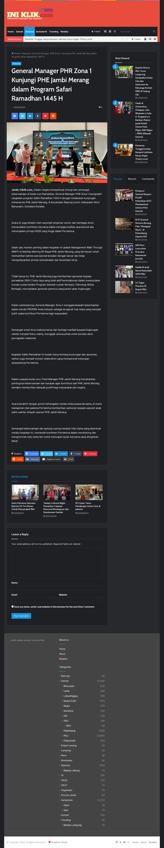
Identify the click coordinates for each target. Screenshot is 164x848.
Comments (148, 178)
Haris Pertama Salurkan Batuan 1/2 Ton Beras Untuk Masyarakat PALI (24, 506)
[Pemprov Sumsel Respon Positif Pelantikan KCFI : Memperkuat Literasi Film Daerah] (124, 195)
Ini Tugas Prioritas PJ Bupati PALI (141, 286)
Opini (66, 805)
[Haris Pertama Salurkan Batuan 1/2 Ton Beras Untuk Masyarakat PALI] (25, 492)
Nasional (29, 31)
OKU (66, 720)
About (62, 654)
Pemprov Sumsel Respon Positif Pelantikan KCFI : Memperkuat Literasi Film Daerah (143, 200)
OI (62, 775)
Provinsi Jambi (68, 795)
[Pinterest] (45, 116)
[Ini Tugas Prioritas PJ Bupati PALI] (124, 287)
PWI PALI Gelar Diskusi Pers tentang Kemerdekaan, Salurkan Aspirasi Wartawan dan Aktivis (70, 39)
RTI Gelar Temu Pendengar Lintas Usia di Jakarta (87, 506)
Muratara (68, 710)
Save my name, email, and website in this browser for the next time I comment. (54, 606)
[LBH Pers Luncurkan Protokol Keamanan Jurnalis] (124, 250)
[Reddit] (53, 116)
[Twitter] (22, 116)
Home (11, 31)
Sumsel (65, 815)
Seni (66, 810)
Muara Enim (70, 700)
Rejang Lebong (72, 770)
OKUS (64, 780)
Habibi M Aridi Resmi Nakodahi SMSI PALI (143, 270)
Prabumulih (69, 740)
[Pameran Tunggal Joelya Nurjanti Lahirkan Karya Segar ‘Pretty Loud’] (124, 150)
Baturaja (65, 676)
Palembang (69, 730)
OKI (65, 715)
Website (63, 594)
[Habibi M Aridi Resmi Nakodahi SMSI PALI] (124, 272)
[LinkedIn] (30, 116)
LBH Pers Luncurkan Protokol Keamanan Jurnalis (140, 252)
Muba (67, 705)
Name (15, 582)
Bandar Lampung (73, 825)
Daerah (19, 31)
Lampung (66, 750)
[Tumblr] (38, 116)
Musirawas (66, 760)
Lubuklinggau (71, 696)
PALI (66, 735)
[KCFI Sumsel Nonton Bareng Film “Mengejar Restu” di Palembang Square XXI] (124, 224)
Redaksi (64, 31)
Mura (63, 755)
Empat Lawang (69, 745)
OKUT (64, 785)
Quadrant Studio (59, 842)
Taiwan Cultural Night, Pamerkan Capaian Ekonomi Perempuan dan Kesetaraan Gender (56, 508)
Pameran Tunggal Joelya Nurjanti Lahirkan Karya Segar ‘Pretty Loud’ (143, 152)
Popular (117, 178)
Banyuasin (69, 686)
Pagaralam (66, 790)
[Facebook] (15, 116)
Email (15, 594)
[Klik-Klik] (30, 14)
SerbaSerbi (41, 31)
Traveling (53, 31)
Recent (132, 178)
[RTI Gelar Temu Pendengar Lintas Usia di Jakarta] (89, 492)
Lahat (67, 691)
